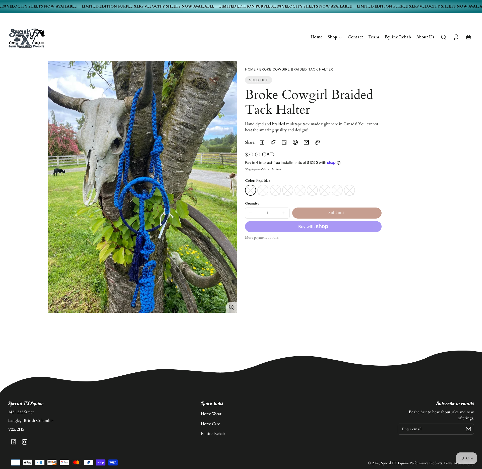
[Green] (312, 190)
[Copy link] (317, 142)
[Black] (349, 190)
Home (250, 69)
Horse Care (210, 424)
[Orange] (287, 190)
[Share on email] (306, 142)
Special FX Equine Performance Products (411, 463)
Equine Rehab (213, 433)
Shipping (250, 169)
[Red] (275, 190)
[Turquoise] (262, 190)
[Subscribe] (468, 429)
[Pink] (324, 190)
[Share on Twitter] (273, 142)
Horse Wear (211, 414)
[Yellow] (300, 190)
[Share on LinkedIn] (284, 142)
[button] (443, 37)
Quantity (252, 203)
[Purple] (337, 190)
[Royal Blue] (250, 190)
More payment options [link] (262, 237)
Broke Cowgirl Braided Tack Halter (296, 69)
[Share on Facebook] (262, 142)
